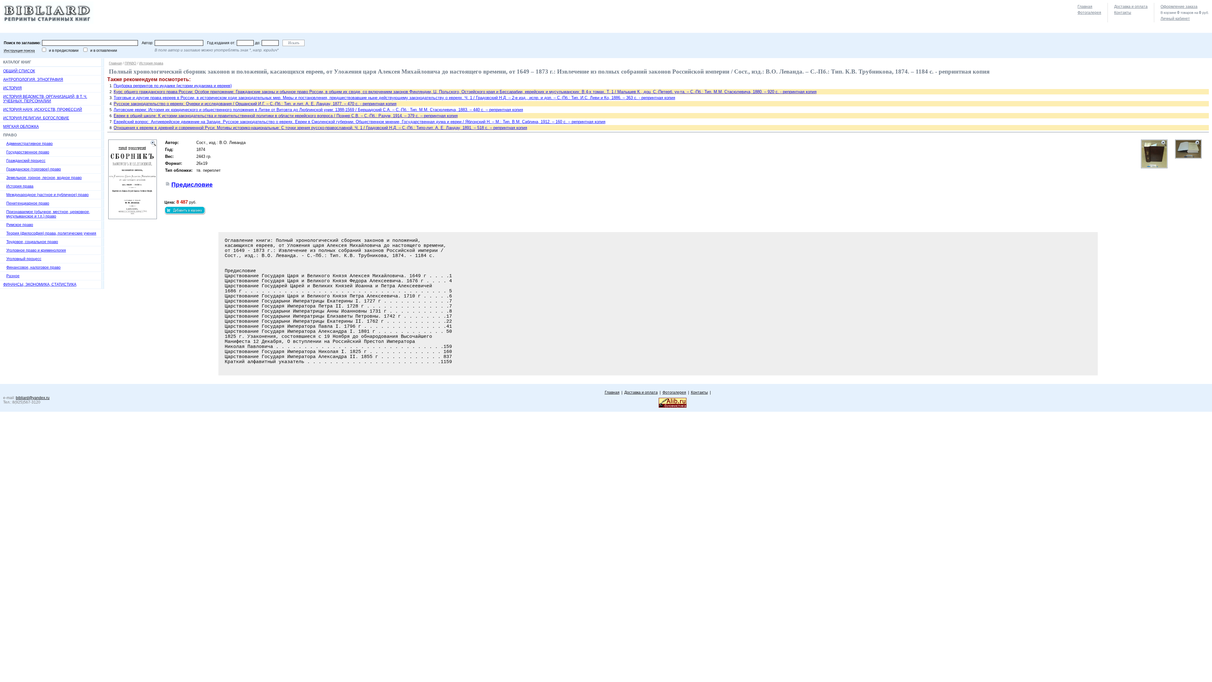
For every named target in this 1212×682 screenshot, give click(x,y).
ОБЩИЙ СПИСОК (19, 71)
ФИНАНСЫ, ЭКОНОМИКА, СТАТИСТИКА (39, 284)
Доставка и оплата (1131, 6)
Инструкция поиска (19, 50)
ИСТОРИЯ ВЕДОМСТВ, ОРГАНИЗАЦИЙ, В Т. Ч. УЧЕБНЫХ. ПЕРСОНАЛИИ (45, 98)
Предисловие (192, 184)
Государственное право (27, 152)
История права (19, 186)
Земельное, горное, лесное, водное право (44, 178)
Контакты (1122, 12)
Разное (13, 276)
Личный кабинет (1175, 18)
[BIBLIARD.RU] (48, 22)
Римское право (19, 225)
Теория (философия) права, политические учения (51, 233)
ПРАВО (130, 63)
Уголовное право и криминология (36, 250)
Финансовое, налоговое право (33, 267)
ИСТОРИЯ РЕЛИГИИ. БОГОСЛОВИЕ (36, 118)
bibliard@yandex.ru (33, 398)
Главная (1085, 6)
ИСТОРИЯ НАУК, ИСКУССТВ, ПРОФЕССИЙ (42, 109)
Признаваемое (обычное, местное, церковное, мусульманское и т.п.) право (48, 214)
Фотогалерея (1089, 12)
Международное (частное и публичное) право (47, 195)
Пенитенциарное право (27, 203)
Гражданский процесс (25, 161)
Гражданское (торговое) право (33, 169)
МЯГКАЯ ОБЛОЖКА (21, 126)
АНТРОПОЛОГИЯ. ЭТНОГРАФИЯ (33, 79)
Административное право (29, 143)
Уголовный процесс (23, 259)
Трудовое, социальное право (32, 242)
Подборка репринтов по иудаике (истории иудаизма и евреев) (173, 85)
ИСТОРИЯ (12, 88)
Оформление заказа (1179, 6)
